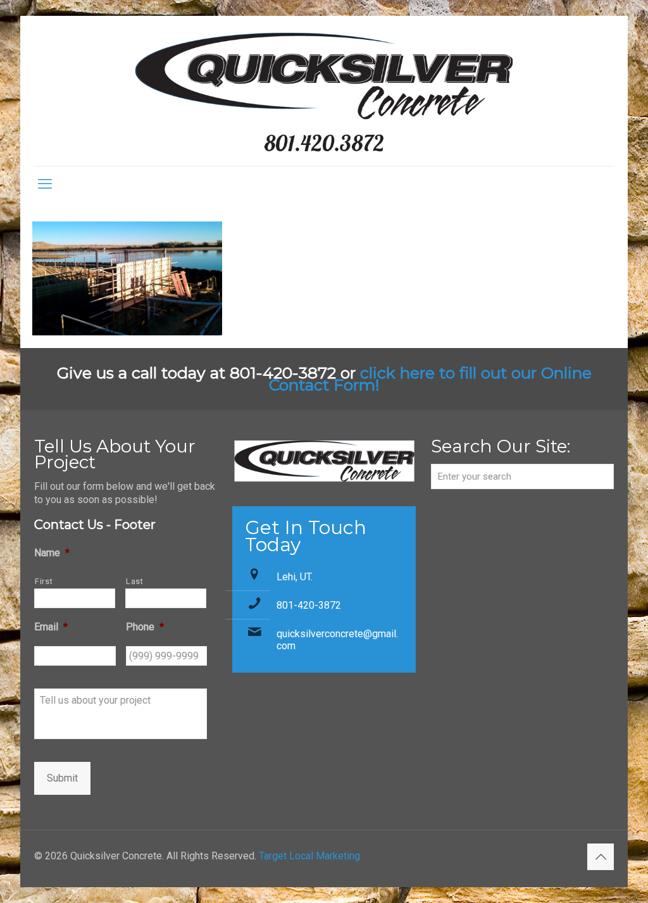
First (44, 581)
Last (135, 581)
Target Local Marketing (309, 856)
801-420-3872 (309, 605)
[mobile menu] (45, 184)
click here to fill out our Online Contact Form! (430, 378)
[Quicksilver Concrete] (324, 91)
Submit (62, 778)
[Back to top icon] (600, 857)
